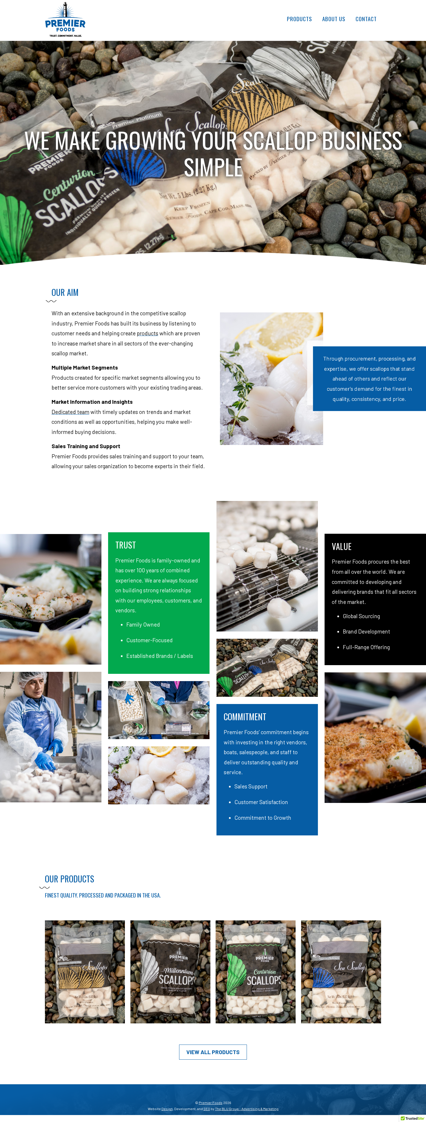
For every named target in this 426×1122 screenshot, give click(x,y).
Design (167, 1109)
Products (299, 19)
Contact (366, 19)
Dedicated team (70, 411)
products (147, 333)
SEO (206, 1109)
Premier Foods (211, 1103)
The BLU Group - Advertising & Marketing (246, 1109)
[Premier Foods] (65, 33)
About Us (333, 19)
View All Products (213, 1052)
